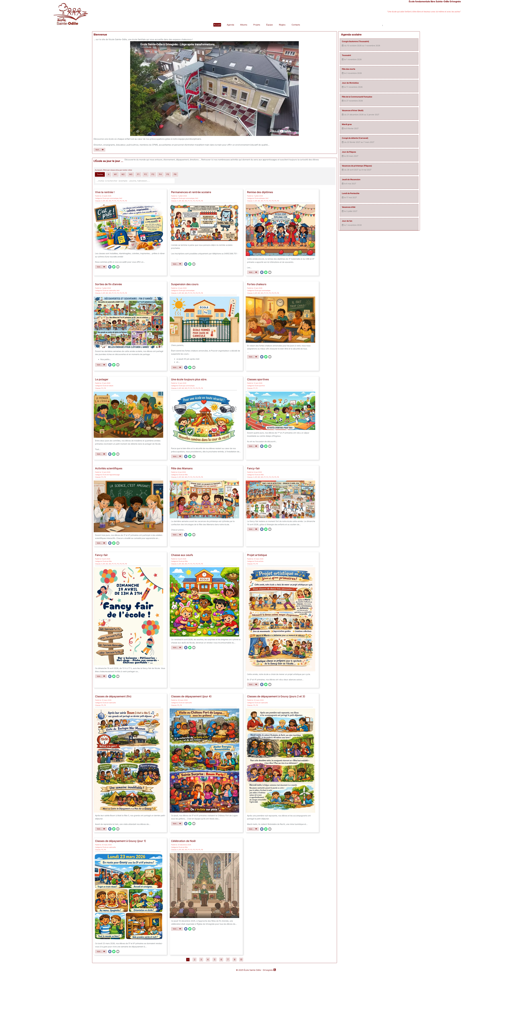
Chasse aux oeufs (182, 555)
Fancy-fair (253, 468)
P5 (123, 201)
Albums (243, 24)
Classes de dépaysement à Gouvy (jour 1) (120, 841)
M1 (104, 201)
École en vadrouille (109, 290)
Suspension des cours (184, 284)
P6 (126, 201)
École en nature (108, 386)
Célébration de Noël (183, 841)
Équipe (269, 24)
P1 (113, 201)
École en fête (183, 475)
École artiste (259, 561)
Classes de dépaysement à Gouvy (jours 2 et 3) (276, 696)
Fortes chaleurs (256, 284)
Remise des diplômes (260, 192)
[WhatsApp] (113, 267)
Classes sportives (258, 379)
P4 (121, 201)
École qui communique (110, 198)
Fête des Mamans (182, 468)
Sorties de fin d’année (108, 284)
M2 (107, 201)
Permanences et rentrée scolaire (191, 192)
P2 (115, 201)
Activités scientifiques (108, 468)
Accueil (217, 24)
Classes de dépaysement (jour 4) (191, 696)
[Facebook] (109, 267)
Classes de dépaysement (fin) (113, 696)
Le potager (101, 379)
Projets (256, 24)
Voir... (98, 150)
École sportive (260, 386)
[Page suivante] (241, 960)
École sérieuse (260, 198)
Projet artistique (257, 555)
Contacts (296, 24)
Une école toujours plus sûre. (189, 379)
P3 (118, 201)
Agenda (230, 24)
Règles (282, 24)
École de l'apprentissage (111, 475)
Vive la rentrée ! (105, 192)
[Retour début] (504, 1017)
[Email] (117, 267)
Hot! (120, 198)
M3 (110, 201)
